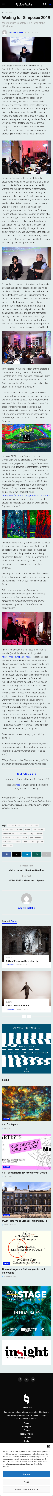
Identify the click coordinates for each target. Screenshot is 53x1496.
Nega (26, 1482)
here (18, 785)
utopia (26, 842)
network (6, 838)
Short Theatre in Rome (17, 1005)
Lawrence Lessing (25, 834)
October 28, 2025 (9, 1276)
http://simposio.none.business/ (16, 657)
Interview (26, 1437)
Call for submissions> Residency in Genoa (24, 1172)
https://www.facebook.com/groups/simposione (25, 495)
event (27, 830)
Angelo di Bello (15, 826)
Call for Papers (10, 1124)
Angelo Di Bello (16, 32)
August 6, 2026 (22, 965)
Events (9, 957)
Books (11, 12)
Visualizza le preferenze (26, 1489)
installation (38, 830)
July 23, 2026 (7, 1128)
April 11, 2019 (33, 32)
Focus (26, 1423)
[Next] (29, 1016)
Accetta (26, 1474)
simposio (7, 842)
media (39, 834)
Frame (26, 1430)
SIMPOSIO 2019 (26, 773)
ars (26, 826)
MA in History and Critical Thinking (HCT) (24, 1220)
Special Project (26, 1434)
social (17, 842)
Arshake (11, 965)
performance (35, 838)
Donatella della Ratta (12, 830)
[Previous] (24, 1016)
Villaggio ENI (37, 842)
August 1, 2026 (22, 1009)
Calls (6, 1119)
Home (4, 12)
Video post (26, 1427)
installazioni (8, 834)
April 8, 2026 (7, 1176)
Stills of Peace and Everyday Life (22, 961)
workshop (7, 846)
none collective (20, 838)
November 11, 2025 (10, 1225)
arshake (34, 826)
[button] (49, 1446)
